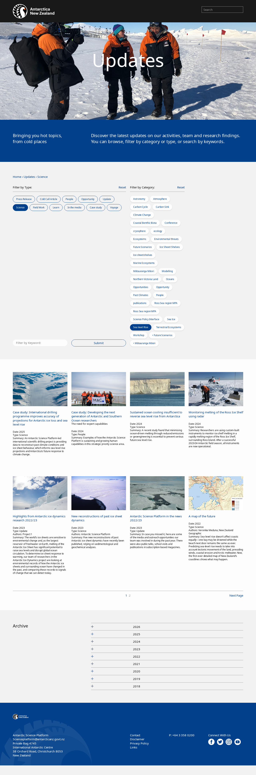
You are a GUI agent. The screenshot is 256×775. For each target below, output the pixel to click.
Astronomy (139, 199)
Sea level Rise (140, 327)
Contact (135, 735)
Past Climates (140, 295)
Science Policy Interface (146, 319)
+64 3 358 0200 (183, 735)
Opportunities (140, 287)
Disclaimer (137, 739)
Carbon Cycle (140, 207)
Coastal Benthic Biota (145, 223)
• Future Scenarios (162, 335)
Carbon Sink (162, 207)
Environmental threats (166, 239)
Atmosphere (160, 199)
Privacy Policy (139, 743)
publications (139, 303)
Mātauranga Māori (143, 271)
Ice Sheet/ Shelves (170, 247)
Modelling (167, 271)
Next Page (236, 595)
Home (17, 177)
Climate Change (142, 215)
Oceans (170, 279)
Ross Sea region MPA (165, 303)
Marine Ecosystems (144, 263)
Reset (122, 187)
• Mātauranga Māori (144, 343)
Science (42, 177)
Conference (171, 223)
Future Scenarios (142, 247)
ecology (158, 231)
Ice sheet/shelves (142, 255)
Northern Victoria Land (145, 279)
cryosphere (139, 231)
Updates (29, 177)
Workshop (138, 335)
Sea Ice (171, 319)
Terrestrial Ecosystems (168, 327)
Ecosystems (139, 239)
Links (133, 747)
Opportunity (162, 287)
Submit (99, 343)
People (160, 295)
